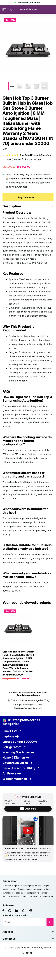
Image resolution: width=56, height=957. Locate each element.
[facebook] (3, 911)
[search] (10, 9)
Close (28, 931)
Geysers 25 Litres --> (17, 763)
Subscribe (50, 922)
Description (11, 206)
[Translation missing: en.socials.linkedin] (16, 910)
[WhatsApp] (23, 910)
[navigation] (11, 86)
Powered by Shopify (41, 947)
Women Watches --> (16, 779)
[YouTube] (30, 911)
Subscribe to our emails (15, 915)
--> (14, 747)
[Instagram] (9, 910)
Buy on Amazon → (28, 197)
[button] (47, 49)
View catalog (4, 9)
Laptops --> (10, 736)
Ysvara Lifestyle (31, 797)
